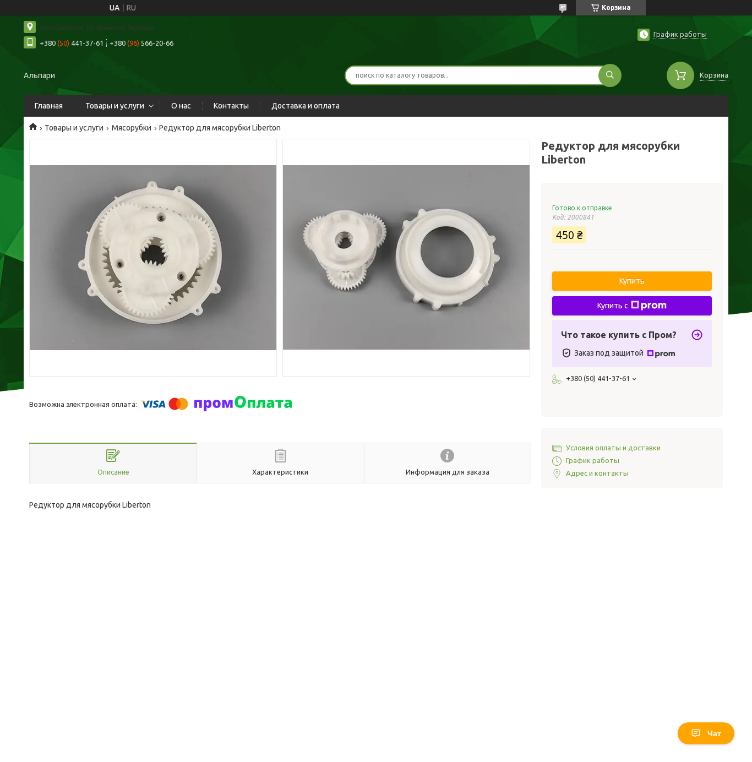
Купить (632, 280)
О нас (181, 106)
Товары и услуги (114, 106)
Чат (714, 733)
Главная (49, 106)
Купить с (612, 305)
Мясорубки (131, 127)
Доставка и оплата (305, 106)
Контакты (231, 106)
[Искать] (610, 75)
